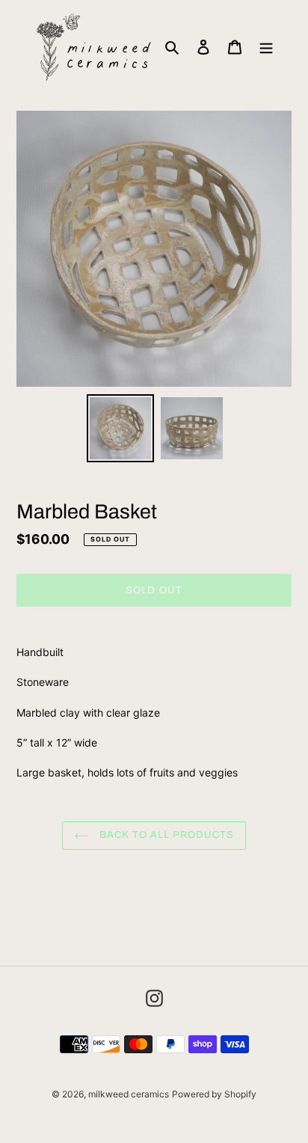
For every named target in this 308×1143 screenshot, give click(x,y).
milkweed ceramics (128, 1094)
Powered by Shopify (214, 1094)
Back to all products (165, 835)
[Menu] (266, 47)
